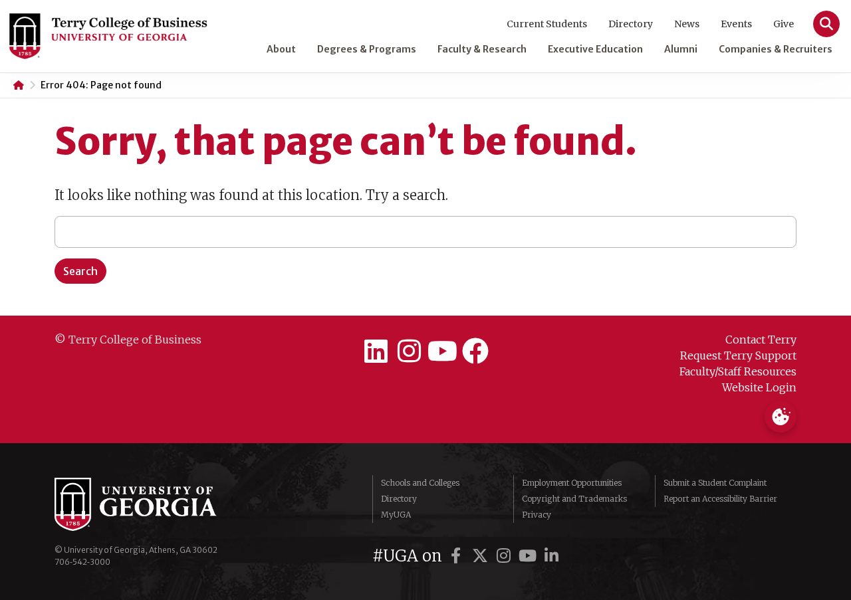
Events (736, 24)
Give (783, 24)
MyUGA (396, 515)
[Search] (826, 24)
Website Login (759, 387)
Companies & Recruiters (775, 49)
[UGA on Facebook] (458, 556)
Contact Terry (760, 339)
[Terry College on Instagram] (409, 351)
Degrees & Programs (366, 49)
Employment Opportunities (572, 483)
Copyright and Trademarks (574, 499)
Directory (630, 24)
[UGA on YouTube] (530, 556)
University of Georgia (154, 504)
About (281, 49)
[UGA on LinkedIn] (552, 556)
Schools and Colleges (420, 483)
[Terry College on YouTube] (442, 351)
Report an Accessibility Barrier (720, 499)
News (686, 24)
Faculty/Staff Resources (737, 371)
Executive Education (595, 49)
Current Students (547, 24)
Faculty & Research (482, 49)
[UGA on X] (482, 556)
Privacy (536, 515)
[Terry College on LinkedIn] (375, 351)
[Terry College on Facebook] (475, 351)
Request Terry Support (738, 355)
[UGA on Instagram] (506, 556)
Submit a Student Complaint (715, 483)
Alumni (680, 49)
